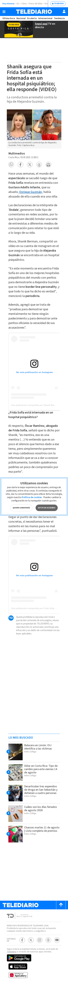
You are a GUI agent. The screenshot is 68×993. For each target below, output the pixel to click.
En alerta (32, 18)
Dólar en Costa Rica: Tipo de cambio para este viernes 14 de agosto (41, 769)
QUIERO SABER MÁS (21, 507)
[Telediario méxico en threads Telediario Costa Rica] (48, 940)
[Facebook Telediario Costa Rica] (22, 940)
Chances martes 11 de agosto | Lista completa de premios (41, 829)
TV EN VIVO (59, 3)
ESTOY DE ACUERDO (46, 507)
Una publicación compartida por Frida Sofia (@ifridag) (38, 608)
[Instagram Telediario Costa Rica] (39, 940)
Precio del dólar (35, 3)
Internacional (45, 18)
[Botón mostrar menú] (4, 11)
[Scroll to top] (61, 905)
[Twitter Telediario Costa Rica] (31, 940)
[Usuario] (64, 11)
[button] (11, 164)
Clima (24, 3)
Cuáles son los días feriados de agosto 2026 (40, 808)
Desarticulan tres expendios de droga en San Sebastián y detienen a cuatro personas (40, 789)
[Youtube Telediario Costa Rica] (57, 940)
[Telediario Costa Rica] (34, 11)
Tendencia (59, 18)
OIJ (17, 3)
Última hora (8, 18)
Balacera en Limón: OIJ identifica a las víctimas (38, 747)
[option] (34, 128)
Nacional (21, 18)
